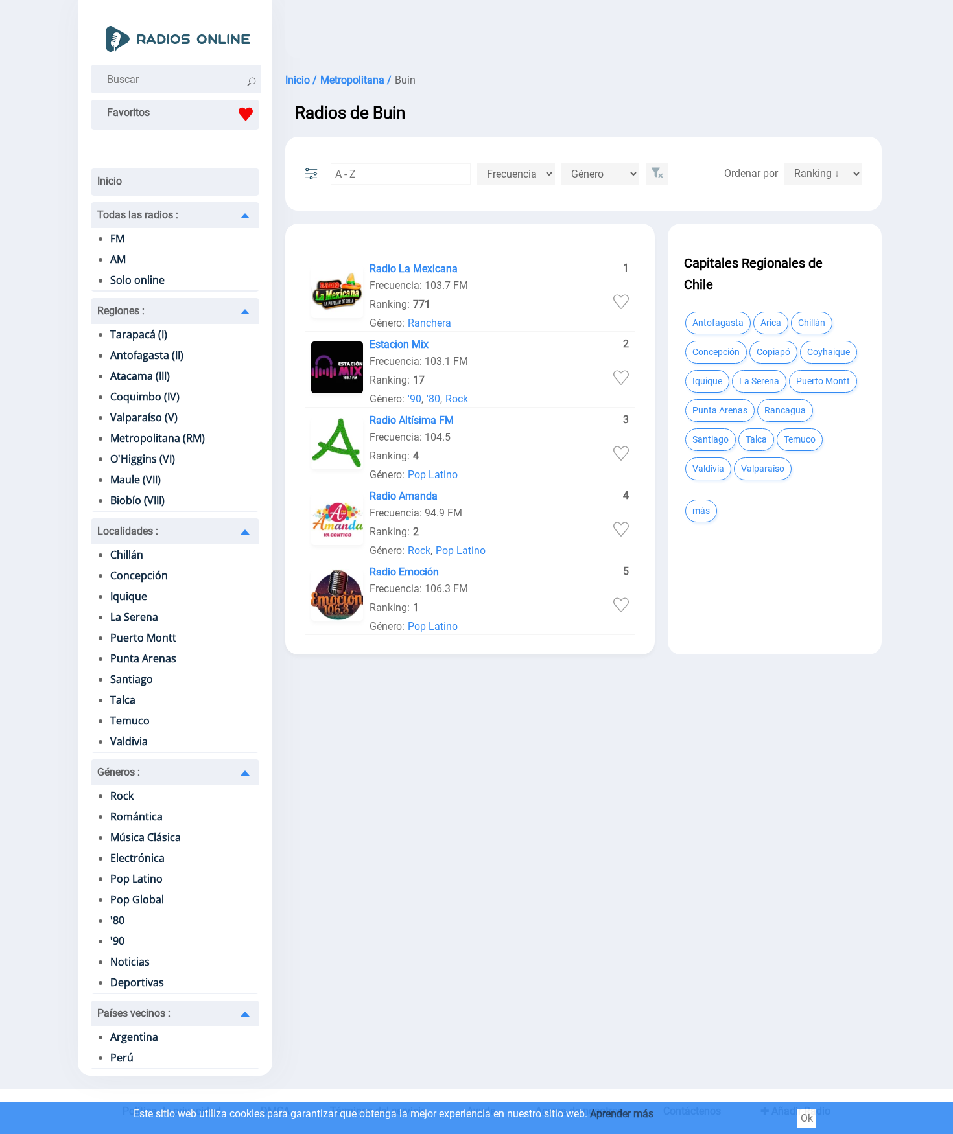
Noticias (130, 962)
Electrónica (137, 858)
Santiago (131, 679)
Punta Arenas (143, 658)
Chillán (126, 555)
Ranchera (429, 323)
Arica (770, 323)
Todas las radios (137, 215)
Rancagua (785, 410)
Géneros (118, 772)
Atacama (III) (140, 376)
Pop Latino (136, 879)
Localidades (127, 531)
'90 (117, 941)
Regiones (121, 311)
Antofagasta (718, 323)
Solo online (137, 280)
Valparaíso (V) (144, 417)
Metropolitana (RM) (157, 438)
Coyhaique (828, 352)
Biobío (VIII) (137, 500)
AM (118, 259)
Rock (122, 796)
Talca (122, 700)
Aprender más (621, 1113)
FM (117, 238)
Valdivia (129, 741)
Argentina (134, 1037)
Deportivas (137, 982)
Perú (122, 1057)
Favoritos (128, 112)
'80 (117, 920)
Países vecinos (134, 1013)
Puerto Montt (143, 638)
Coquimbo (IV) (145, 396)
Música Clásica (145, 837)
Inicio (109, 181)
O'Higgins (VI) (142, 459)
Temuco (130, 720)
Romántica (136, 816)
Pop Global (137, 899)
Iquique (128, 596)
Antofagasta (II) (146, 355)
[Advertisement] (583, 32)
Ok (807, 1118)
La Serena (134, 617)
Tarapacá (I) (138, 334)
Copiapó (773, 352)
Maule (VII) (135, 479)
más (701, 510)
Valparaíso (762, 468)
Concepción (139, 575)
